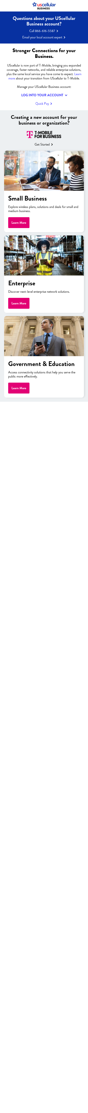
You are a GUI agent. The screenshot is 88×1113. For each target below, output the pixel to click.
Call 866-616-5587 (42, 31)
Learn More (18, 222)
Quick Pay (42, 103)
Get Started (42, 144)
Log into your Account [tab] (42, 95)
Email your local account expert (42, 37)
